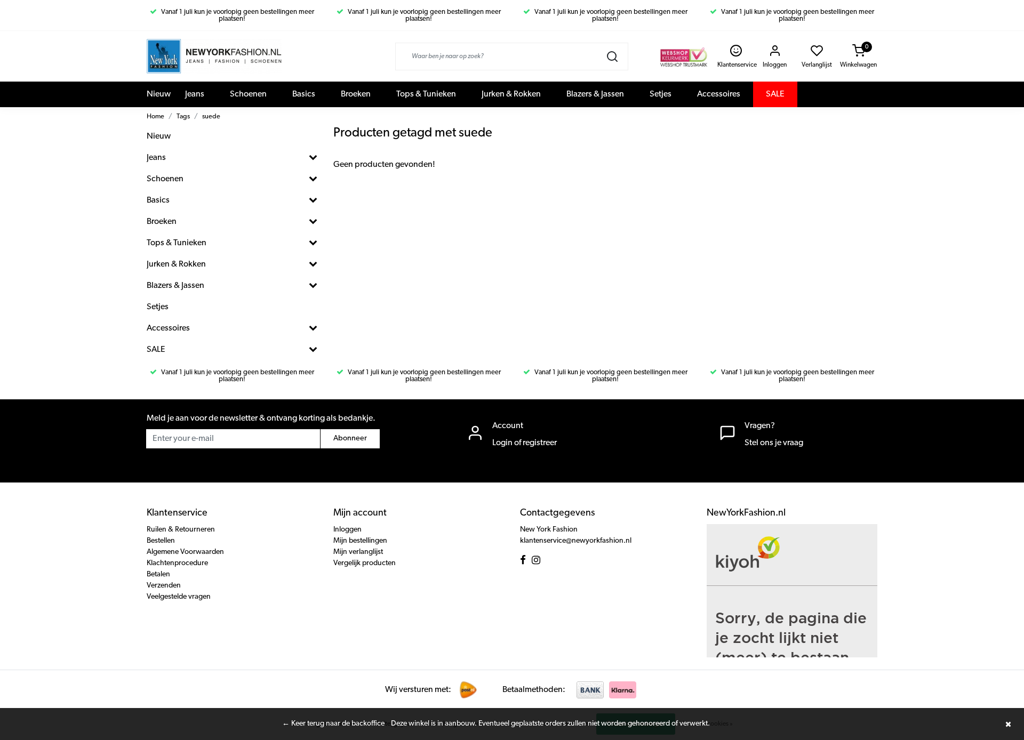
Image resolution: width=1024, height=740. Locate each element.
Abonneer (350, 439)
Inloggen (347, 530)
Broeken (356, 94)
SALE (775, 94)
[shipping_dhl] (468, 689)
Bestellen (161, 541)
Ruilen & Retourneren (181, 530)
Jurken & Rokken (511, 94)
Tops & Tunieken (426, 94)
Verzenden (164, 586)
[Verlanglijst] (816, 54)
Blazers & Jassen (595, 94)
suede (211, 116)
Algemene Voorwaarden (185, 552)
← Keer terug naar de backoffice (333, 724)
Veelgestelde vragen (179, 597)
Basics (303, 94)
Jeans (194, 94)
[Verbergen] (1008, 724)
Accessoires (718, 94)
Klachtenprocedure (177, 563)
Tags (183, 116)
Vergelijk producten (364, 563)
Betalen (158, 574)
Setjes (660, 94)
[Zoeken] (612, 56)
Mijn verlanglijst (358, 552)
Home (155, 116)
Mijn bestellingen (360, 541)
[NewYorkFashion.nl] (214, 56)
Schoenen (248, 94)
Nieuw (159, 94)
